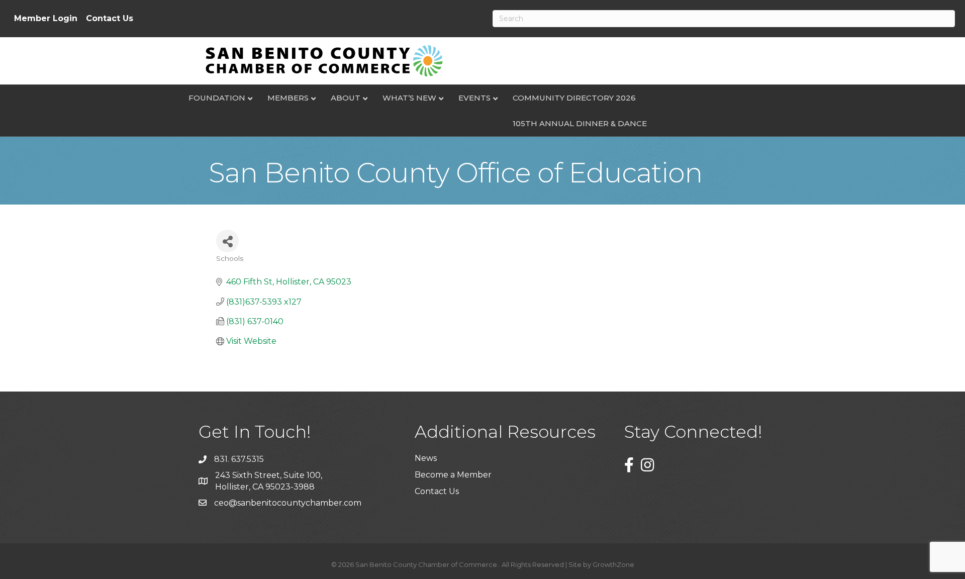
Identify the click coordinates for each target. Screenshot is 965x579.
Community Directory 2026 (574, 98)
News (426, 458)
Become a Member (453, 474)
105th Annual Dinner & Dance (580, 123)
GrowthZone (613, 564)
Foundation (216, 98)
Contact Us (109, 19)
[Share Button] (227, 241)
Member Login (45, 19)
